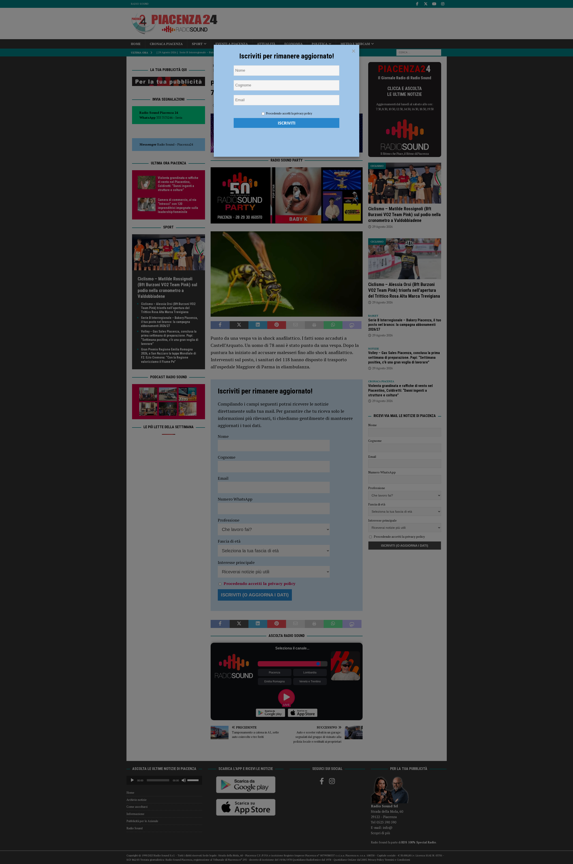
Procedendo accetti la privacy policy (289, 113)
